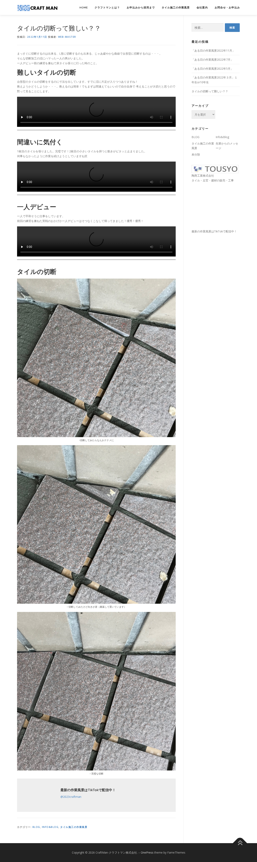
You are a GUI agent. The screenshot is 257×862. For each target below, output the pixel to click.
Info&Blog (50, 827)
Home (84, 7)
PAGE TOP (247, 832)
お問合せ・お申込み (227, 7)
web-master (67, 37)
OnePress (147, 852)
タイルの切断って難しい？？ (210, 91)
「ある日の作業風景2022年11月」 (213, 50)
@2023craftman (70, 797)
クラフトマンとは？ (107, 7)
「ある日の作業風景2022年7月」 (212, 59)
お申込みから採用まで (141, 7)
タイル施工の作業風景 (176, 7)
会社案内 (202, 7)
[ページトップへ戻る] (240, 843)
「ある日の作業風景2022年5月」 (212, 68)
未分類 (196, 154)
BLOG (36, 827)
